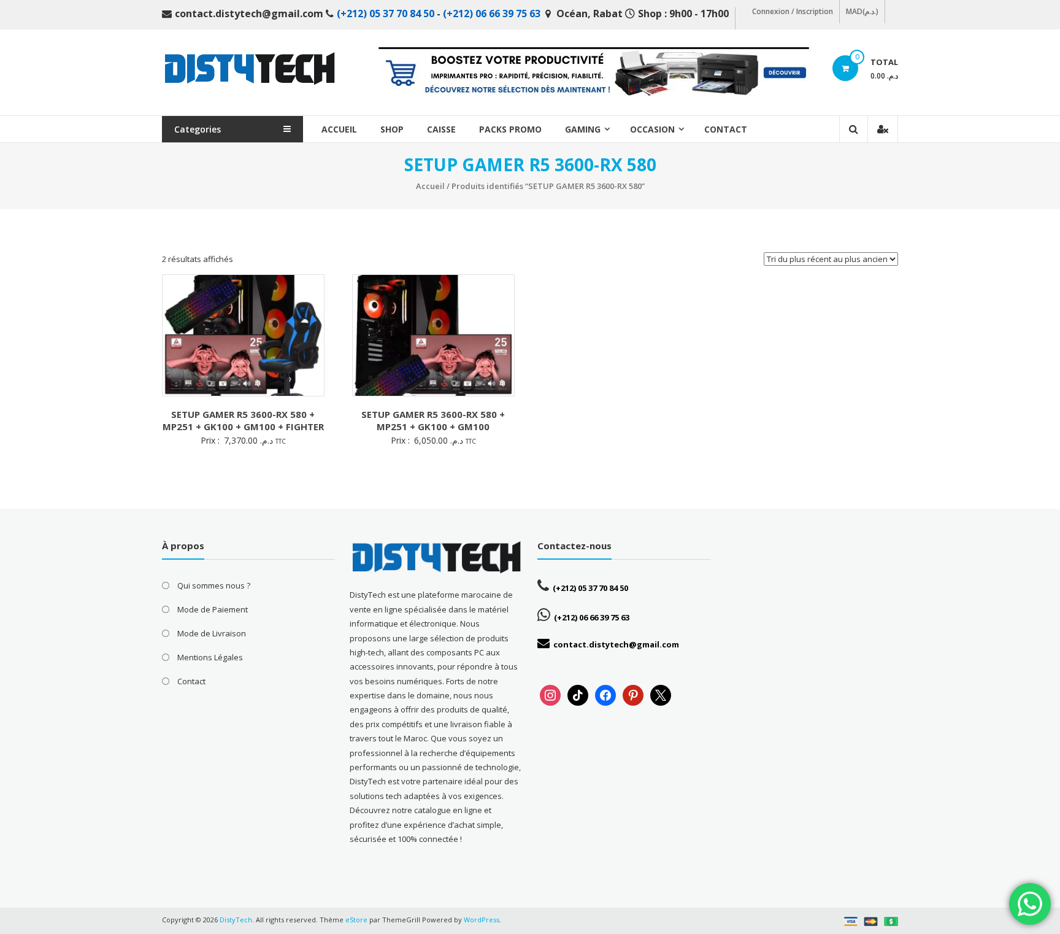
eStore (356, 919)
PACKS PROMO (510, 129)
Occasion (652, 129)
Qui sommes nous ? (213, 585)
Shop (392, 129)
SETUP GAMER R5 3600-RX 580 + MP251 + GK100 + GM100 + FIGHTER (243, 420)
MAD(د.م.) (862, 11)
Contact (725, 129)
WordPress (481, 919)
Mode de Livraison (211, 633)
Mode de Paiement (212, 609)
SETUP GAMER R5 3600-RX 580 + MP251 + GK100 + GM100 (433, 420)
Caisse (441, 129)
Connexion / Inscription (792, 11)
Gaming (583, 129)
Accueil (339, 129)
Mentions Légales (210, 657)
